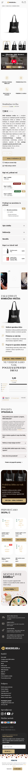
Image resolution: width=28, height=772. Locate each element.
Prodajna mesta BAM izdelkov (8, 659)
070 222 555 (4, 704)
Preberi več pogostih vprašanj (13, 462)
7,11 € (14, 185)
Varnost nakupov (4, 689)
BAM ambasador (4, 669)
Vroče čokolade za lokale (6, 676)
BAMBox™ (3, 674)
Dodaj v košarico (13, 158)
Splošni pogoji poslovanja (6, 687)
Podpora (4, 683)
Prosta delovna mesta (6, 678)
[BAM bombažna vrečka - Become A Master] (14, 2)
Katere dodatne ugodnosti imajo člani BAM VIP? (14, 436)
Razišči (3, 654)
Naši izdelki (3, 657)
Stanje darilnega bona (6, 695)
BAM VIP (3, 672)
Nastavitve (9, 768)
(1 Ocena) (11, 106)
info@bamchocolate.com (7, 702)
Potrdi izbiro (17, 768)
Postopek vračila (4, 691)
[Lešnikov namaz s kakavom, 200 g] (7, 523)
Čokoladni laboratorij (5, 667)
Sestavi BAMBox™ (10, 589)
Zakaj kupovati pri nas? (6, 693)
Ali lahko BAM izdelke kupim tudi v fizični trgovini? (14, 449)
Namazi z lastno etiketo (6, 697)
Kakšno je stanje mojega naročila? (11, 443)
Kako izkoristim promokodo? (10, 456)
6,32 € (14, 193)
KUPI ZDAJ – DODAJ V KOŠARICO (13, 358)
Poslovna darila (4, 661)
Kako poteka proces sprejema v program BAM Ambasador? (13, 417)
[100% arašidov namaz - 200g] (21, 549)
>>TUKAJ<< (20, 429)
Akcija (2, 663)
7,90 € (7, 178)
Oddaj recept (4, 665)
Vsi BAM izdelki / (9, 6)
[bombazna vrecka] (14, 24)
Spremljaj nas (6, 710)
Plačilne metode (7, 718)
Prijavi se (8, 751)
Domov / (3, 6)
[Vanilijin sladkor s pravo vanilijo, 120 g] (21, 523)
